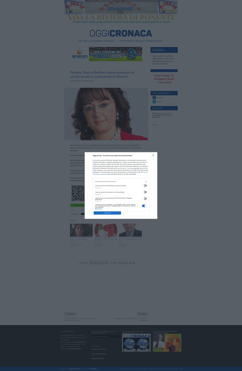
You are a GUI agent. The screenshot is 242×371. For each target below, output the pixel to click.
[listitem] (121, 181)
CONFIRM (107, 213)
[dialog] (121, 185)
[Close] (154, 156)
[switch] (144, 185)
